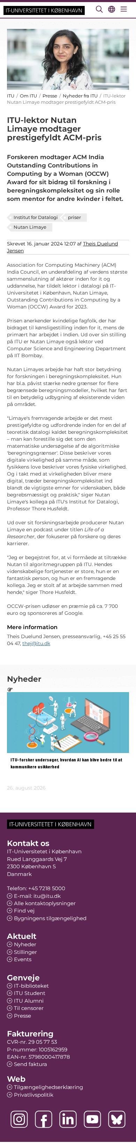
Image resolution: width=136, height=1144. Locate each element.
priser (74, 217)
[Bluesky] (116, 1119)
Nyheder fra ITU (80, 96)
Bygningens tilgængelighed (50, 918)
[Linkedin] (68, 1119)
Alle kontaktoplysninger (45, 903)
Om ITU (28, 96)
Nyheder (25, 944)
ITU (10, 96)
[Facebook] (43, 1119)
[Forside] (44, 10)
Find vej (24, 910)
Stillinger (25, 952)
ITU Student (29, 993)
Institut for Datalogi (36, 217)
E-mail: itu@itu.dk (37, 896)
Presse (50, 96)
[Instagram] (19, 1119)
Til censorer (29, 1008)
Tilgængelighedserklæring (48, 1087)
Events (22, 959)
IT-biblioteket (31, 985)
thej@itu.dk (36, 643)
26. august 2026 (26, 788)
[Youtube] (92, 1119)
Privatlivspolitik (33, 1094)
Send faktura (30, 1064)
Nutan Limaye (30, 227)
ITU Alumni (29, 1000)
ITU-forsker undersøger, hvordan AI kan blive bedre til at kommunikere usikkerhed (66, 763)
